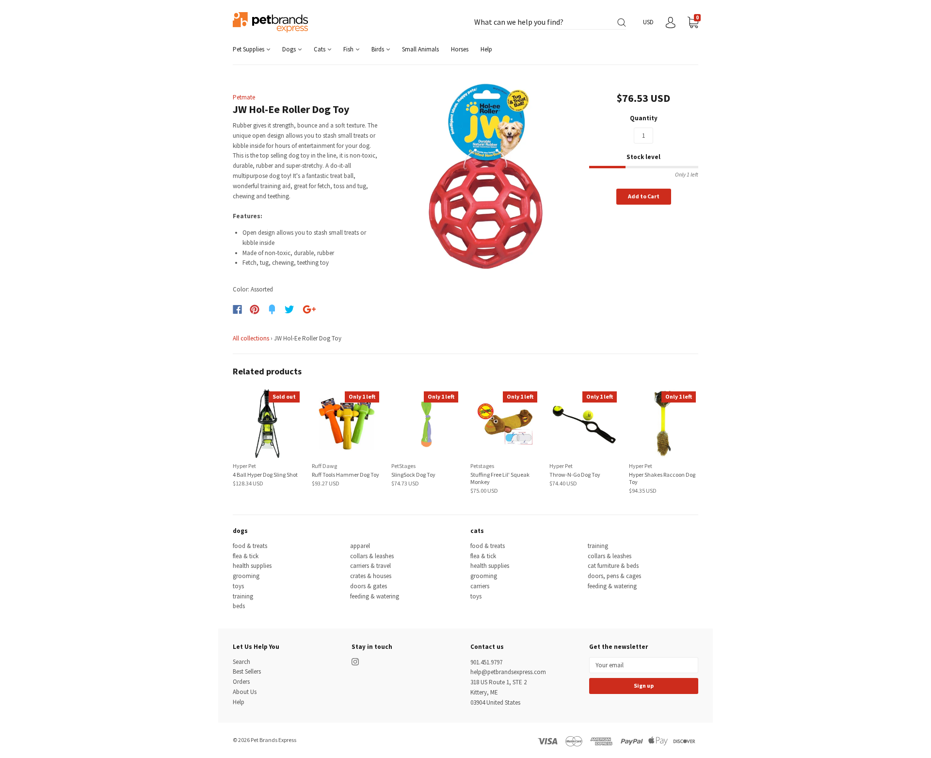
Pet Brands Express (273, 739)
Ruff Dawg (324, 465)
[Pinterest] (254, 309)
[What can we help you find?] (550, 22)
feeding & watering (374, 596)
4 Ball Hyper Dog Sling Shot (265, 474)
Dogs (289, 49)
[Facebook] (237, 309)
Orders (241, 681)
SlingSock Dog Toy (413, 474)
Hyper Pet (244, 465)
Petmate (244, 97)
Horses (459, 49)
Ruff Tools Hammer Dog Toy (345, 474)
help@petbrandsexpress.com (508, 672)
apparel (360, 546)
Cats (320, 49)
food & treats (250, 546)
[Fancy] (272, 309)
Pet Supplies (249, 49)
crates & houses (370, 576)
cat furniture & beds (613, 566)
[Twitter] (289, 309)
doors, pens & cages (614, 576)
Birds (378, 49)
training (243, 596)
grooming (246, 576)
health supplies (252, 566)
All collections (251, 338)
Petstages (482, 465)
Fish (349, 49)
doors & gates (368, 586)
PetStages (403, 465)
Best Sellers (247, 671)
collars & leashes (372, 556)
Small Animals (420, 49)
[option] (485, 176)
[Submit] (621, 22)
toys (238, 586)
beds (239, 606)
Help (486, 49)
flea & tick (245, 556)
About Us (245, 692)
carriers (479, 586)
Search (241, 662)
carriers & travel (370, 566)
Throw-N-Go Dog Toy (574, 474)
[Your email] (643, 665)
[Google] (309, 309)
